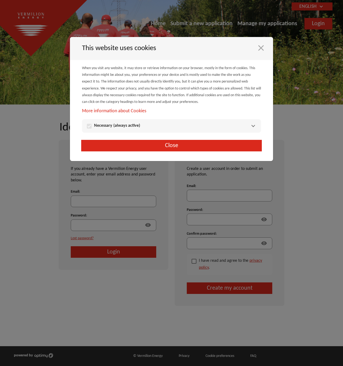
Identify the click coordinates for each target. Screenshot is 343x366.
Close (171, 145)
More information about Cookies (114, 111)
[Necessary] (253, 126)
